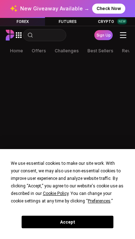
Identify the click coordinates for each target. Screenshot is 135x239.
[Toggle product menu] (19, 35)
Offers (39, 50)
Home (16, 50)
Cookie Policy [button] (55, 193)
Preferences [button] (99, 201)
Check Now (108, 8)
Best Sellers (100, 50)
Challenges (67, 50)
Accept (67, 222)
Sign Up (103, 35)
